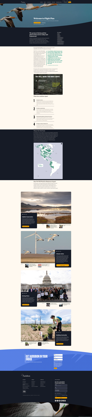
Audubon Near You (42, 381)
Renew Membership (42, 386)
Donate (70, 2)
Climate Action (60, 254)
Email (54, 354)
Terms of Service (60, 361)
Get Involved (53, 2)
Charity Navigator (24, 391)
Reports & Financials (25, 387)
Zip (54, 356)
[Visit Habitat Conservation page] (46, 208)
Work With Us (33, 381)
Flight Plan (25, 214)
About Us (45, 2)
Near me (66, 2)
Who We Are (24, 381)
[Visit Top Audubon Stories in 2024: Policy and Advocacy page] (52, 305)
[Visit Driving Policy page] (46, 286)
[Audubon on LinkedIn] (61, 400)
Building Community (60, 41)
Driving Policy (25, 296)
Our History (24, 382)
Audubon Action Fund (25, 388)
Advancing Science (60, 43)
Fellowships (33, 382)
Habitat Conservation (27, 217)
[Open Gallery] (61, 143)
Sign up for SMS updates (35, 386)
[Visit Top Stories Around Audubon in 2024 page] (65, 226)
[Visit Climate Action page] (46, 247)
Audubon (23, 2)
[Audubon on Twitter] (59, 400)
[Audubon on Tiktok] (63, 400)
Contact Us (33, 385)
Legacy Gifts (42, 385)
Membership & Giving (58, 2)
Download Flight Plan (37, 22)
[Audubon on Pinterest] (65, 400)
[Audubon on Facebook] (57, 400)
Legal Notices (32, 395)
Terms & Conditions (58, 366)
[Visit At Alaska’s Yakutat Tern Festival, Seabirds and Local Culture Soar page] (44, 344)
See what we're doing (26, 226)
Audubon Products (42, 382)
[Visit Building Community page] (46, 325)
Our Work (41, 2)
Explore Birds (49, 2)
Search (63, 2)
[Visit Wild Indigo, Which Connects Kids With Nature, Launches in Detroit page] (31, 344)
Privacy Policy (56, 361)
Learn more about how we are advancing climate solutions (62, 265)
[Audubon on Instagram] (55, 400)
